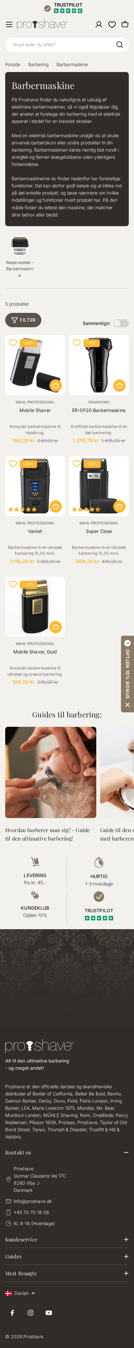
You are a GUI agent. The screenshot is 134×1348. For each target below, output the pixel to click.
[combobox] (67, 44)
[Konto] (99, 24)
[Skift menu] (9, 24)
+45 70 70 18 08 (31, 1212)
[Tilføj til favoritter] (13, 343)
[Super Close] (99, 486)
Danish (21, 1293)
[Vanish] (35, 486)
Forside (12, 64)
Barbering (38, 64)
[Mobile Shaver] (35, 365)
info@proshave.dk (33, 1201)
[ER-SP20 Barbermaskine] (99, 365)
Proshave (33, 1336)
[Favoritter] (112, 24)
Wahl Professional (35, 402)
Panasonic (99, 402)
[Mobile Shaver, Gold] (35, 607)
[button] (127, 674)
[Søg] (120, 45)
